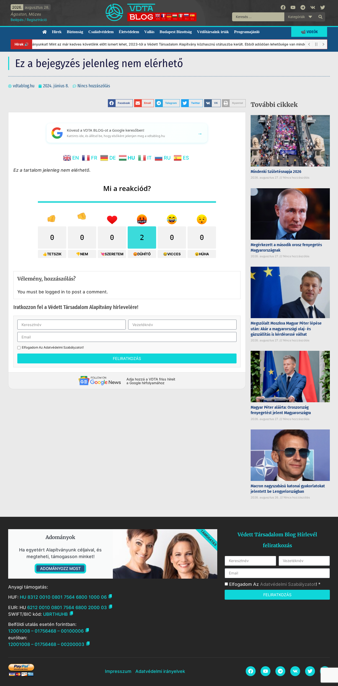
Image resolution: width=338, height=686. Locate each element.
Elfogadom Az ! (53, 347)
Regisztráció (37, 20)
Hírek (57, 32)
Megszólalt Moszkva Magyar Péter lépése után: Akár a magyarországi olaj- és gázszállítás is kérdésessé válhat (286, 329)
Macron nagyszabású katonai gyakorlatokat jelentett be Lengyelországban (288, 488)
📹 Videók (309, 31)
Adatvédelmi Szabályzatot (63, 347)
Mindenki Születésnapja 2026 (276, 171)
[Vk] (313, 7)
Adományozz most (60, 568)
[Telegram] (303, 7)
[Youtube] (293, 7)
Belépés (17, 20)
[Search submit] (320, 17)
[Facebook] (283, 7)
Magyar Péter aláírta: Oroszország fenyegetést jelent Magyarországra (281, 410)
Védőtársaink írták (213, 32)
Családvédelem (101, 32)
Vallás (149, 32)
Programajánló (247, 32)
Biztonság (75, 32)
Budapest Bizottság (176, 32)
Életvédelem (129, 32)
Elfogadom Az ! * (274, 584)
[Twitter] (323, 7)
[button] (120, 103)
